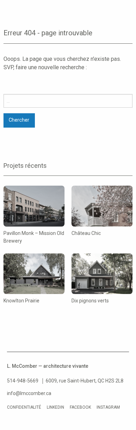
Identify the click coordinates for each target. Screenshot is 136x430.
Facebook (80, 407)
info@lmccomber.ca (29, 393)
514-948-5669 (22, 381)
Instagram (108, 407)
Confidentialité (24, 407)
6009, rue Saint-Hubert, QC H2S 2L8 (84, 381)
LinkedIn (55, 407)
